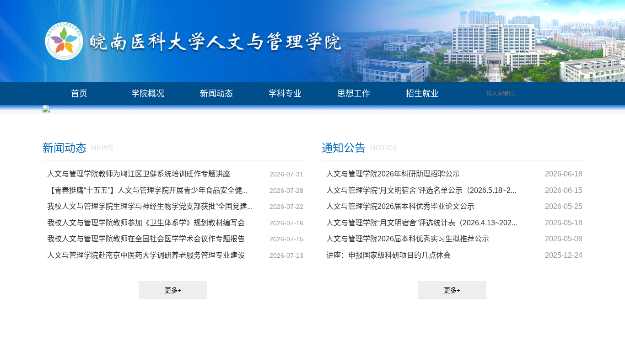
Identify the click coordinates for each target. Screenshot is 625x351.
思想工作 (353, 93)
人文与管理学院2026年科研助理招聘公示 (393, 172)
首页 (79, 93)
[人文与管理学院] (193, 41)
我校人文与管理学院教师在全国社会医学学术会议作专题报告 (146, 237)
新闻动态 (216, 93)
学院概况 (147, 93)
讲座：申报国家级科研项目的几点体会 (388, 254)
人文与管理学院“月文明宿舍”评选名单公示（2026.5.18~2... (421, 189)
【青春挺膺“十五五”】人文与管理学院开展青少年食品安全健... (147, 189)
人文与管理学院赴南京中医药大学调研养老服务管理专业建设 (146, 254)
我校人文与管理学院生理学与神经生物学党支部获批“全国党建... (150, 205)
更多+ (173, 288)
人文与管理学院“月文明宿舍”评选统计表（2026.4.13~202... (421, 221)
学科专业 (285, 93)
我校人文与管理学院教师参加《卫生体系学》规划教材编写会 (146, 221)
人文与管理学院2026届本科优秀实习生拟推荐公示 (407, 237)
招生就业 (422, 93)
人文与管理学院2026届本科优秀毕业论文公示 (400, 205)
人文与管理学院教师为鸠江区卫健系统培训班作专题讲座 (138, 172)
